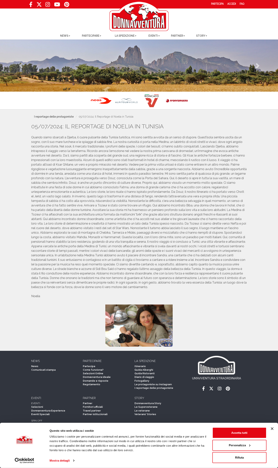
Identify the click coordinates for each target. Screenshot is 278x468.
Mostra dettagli (60, 460)
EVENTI (153, 35)
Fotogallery (141, 380)
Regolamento (91, 384)
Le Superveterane (146, 406)
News (34, 366)
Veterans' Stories (145, 414)
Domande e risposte (95, 380)
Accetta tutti (239, 432)
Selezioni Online (93, 373)
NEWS (64, 35)
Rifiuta (239, 457)
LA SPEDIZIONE (124, 35)
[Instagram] (47, 5)
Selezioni (37, 406)
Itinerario (140, 366)
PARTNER (177, 35)
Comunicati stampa (43, 369)
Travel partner (92, 410)
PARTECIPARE (90, 35)
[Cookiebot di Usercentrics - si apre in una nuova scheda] (24, 460)
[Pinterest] (66, 5)
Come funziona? (93, 369)
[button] (21, 66)
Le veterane (142, 410)
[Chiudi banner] (272, 428)
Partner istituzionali (95, 414)
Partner (87, 403)
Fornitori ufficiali (93, 406)
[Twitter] (39, 5)
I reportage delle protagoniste (54, 116)
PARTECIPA (217, 3)
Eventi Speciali (40, 414)
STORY (200, 35)
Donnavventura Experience (48, 410)
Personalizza (237, 445)
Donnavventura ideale (97, 376)
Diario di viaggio (144, 376)
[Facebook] (30, 5)
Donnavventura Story (147, 403)
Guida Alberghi (143, 369)
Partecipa (89, 366)
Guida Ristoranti (144, 373)
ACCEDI (231, 3)
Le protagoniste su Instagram (153, 384)
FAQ (242, 3)
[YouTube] (57, 5)
